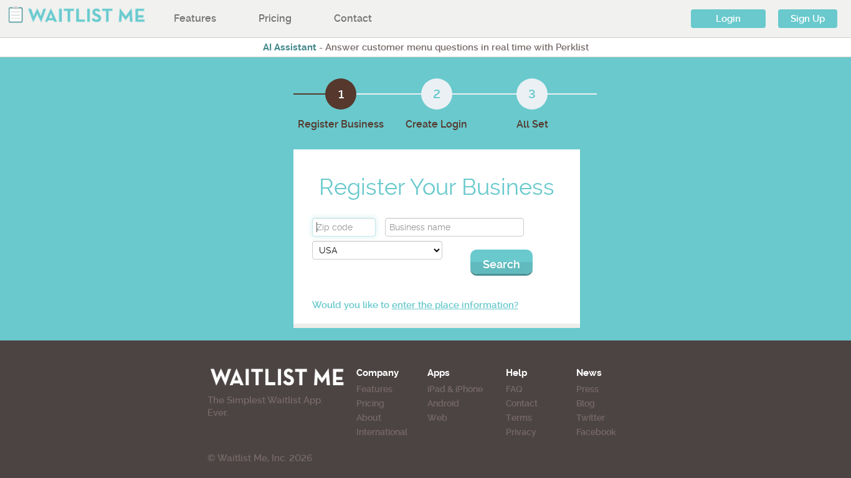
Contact (353, 18)
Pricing (275, 18)
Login (728, 18)
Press (587, 389)
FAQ (514, 389)
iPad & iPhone (455, 389)
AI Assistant (289, 47)
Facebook (596, 432)
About (368, 418)
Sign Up (808, 18)
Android (443, 403)
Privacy (521, 432)
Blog (585, 403)
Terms (519, 418)
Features (195, 18)
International (381, 432)
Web (437, 418)
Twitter (590, 418)
